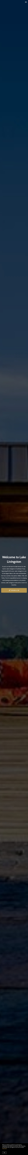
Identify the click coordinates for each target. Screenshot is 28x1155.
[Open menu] (26, 2)
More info (4, 1148)
